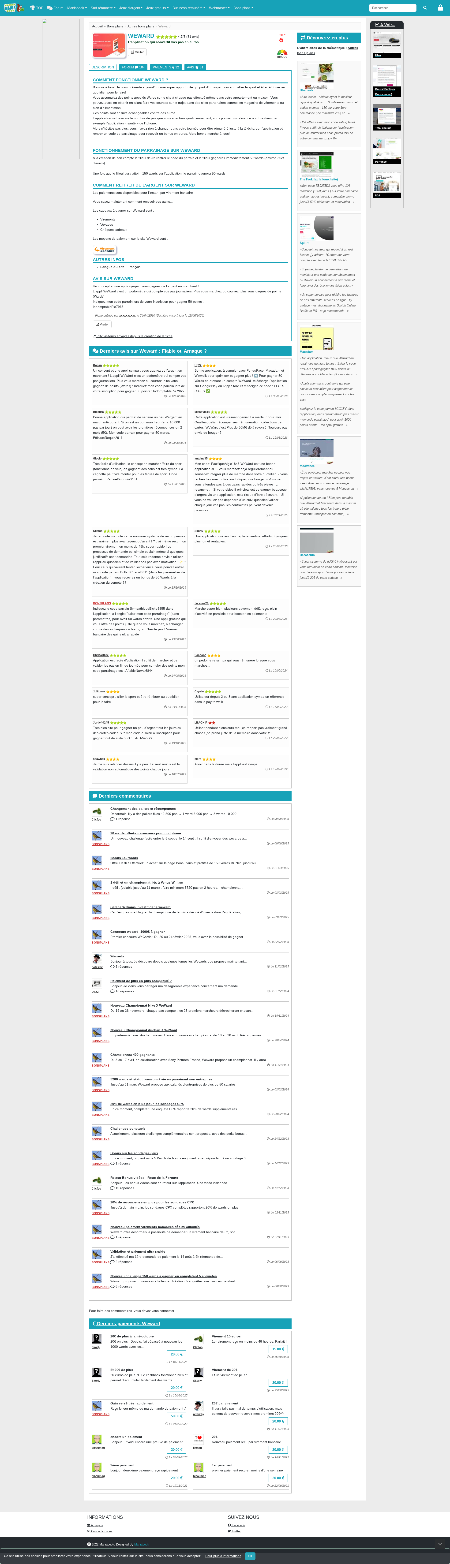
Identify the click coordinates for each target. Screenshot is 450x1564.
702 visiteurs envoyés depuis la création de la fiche (134, 336)
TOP (39, 8)
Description (103, 67)
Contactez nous (101, 1531)
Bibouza (98, 412)
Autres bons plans (141, 26)
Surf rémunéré (102, 8)
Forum (58, 8)
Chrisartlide (101, 655)
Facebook (238, 1525)
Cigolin (199, 691)
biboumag (98, 1447)
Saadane (200, 655)
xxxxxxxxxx (127, 315)
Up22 (198, 365)
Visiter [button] (139, 52)
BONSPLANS (102, 603)
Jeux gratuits (156, 8)
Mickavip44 (202, 412)
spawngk (99, 759)
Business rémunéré (187, 8)
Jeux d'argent (129, 8)
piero (198, 759)
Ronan (97, 365)
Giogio (97, 458)
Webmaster (218, 8)
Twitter (236, 1531)
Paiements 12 (166, 67)
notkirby (97, 967)
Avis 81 (195, 67)
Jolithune (99, 691)
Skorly (199, 531)
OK (250, 1556)
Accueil (97, 26)
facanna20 (202, 603)
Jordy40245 (101, 722)
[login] (440, 8)
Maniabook (75, 8)
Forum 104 (133, 67)
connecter (167, 1311)
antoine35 (201, 458)
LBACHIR (201, 722)
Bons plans (242, 8)
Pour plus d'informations (223, 1556)
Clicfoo (97, 531)
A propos (96, 1525)
